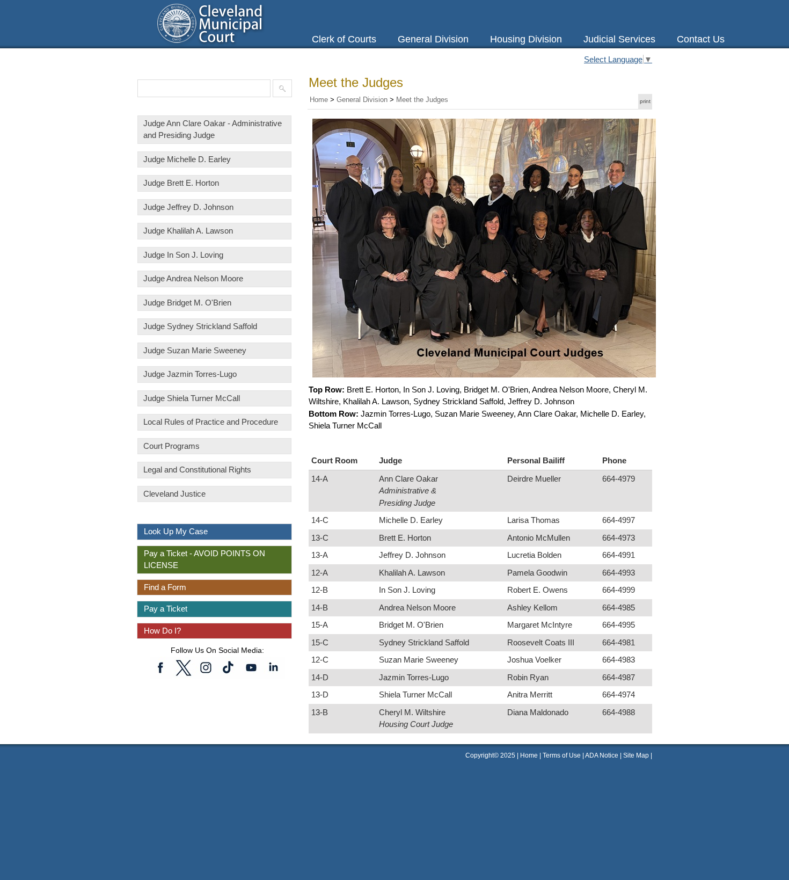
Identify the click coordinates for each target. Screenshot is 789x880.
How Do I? (162, 630)
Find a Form (165, 587)
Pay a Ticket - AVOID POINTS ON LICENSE (204, 559)
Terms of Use (562, 755)
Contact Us (701, 39)
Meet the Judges (422, 100)
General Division (433, 39)
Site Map (636, 755)
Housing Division (526, 39)
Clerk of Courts (344, 39)
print (645, 101)
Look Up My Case (176, 531)
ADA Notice (602, 755)
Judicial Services (619, 39)
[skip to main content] (10, 6)
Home (319, 100)
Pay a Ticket (165, 608)
